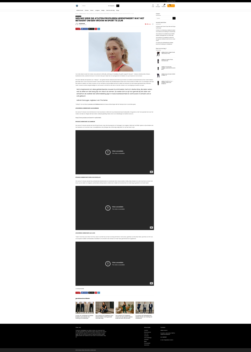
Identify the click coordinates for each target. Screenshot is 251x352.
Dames (87, 10)
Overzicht (146, 336)
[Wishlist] (158, 5)
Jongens (97, 10)
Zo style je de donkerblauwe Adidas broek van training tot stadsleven (144, 317)
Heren (91, 10)
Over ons (146, 334)
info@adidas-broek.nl (168, 340)
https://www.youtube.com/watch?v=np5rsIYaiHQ (88, 117)
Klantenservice (147, 332)
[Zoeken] (117, 6)
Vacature (146, 339)
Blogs (117, 10)
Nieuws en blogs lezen (171, 1)
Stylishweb (82, 23)
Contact (146, 330)
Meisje (102, 10)
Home (76, 13)
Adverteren (146, 345)
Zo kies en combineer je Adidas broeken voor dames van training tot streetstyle (84, 317)
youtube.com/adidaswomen (95, 104)
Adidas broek (79, 10)
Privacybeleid (147, 343)
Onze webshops (147, 337)
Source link (81, 288)
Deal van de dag (110, 10)
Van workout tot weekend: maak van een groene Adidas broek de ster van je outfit (124, 317)
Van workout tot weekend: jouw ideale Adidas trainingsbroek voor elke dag (104, 317)
